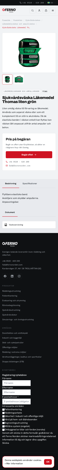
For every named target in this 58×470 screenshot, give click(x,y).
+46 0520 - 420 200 (33, 3)
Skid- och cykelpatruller (13, 342)
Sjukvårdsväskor (32, 20)
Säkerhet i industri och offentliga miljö (24, 416)
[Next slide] (50, 53)
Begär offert (27, 155)
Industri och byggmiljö (12, 338)
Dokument (10, 212)
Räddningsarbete (13, 412)
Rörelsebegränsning (11, 305)
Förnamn (6, 378)
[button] (46, 10)
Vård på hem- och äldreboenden (21, 419)
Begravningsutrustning (16, 422)
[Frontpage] (9, 10)
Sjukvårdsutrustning (11, 310)
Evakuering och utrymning (13, 300)
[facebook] (5, 276)
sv (52, 3)
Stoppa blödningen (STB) (13, 361)
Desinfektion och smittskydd (15, 333)
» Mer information (14, 463)
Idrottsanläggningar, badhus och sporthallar (22, 357)
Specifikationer (30, 183)
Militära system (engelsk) (17, 426)
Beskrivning (10, 183)
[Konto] (39, 10)
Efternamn (7, 387)
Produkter (17, 20)
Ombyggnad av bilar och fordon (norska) (25, 429)
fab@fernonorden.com (19, 165)
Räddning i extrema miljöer (14, 352)
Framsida (6, 20)
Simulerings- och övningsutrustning (18, 319)
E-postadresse (10, 396)
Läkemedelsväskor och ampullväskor (18, 24)
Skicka (5, 442)
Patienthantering (9, 295)
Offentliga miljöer (10, 347)
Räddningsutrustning (11, 291)
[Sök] (32, 10)
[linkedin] (12, 276)
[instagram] (19, 276)
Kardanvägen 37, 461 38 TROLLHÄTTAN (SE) (21, 268)
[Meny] (53, 10)
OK (48, 461)
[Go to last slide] (8, 53)
